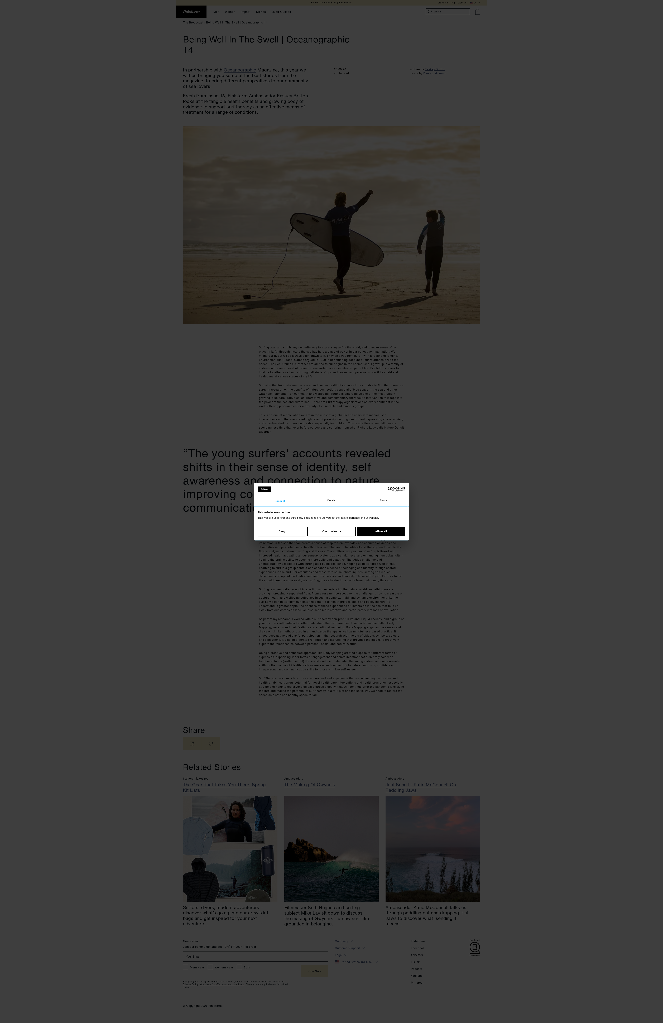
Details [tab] (331, 500)
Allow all (381, 531)
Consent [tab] (280, 501)
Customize (329, 531)
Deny (281, 531)
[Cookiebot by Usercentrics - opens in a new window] (390, 489)
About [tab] (383, 500)
